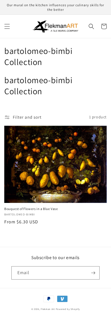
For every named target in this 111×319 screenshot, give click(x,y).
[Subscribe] (93, 273)
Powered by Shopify (68, 308)
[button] (7, 26)
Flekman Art (48, 308)
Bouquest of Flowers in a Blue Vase (31, 209)
